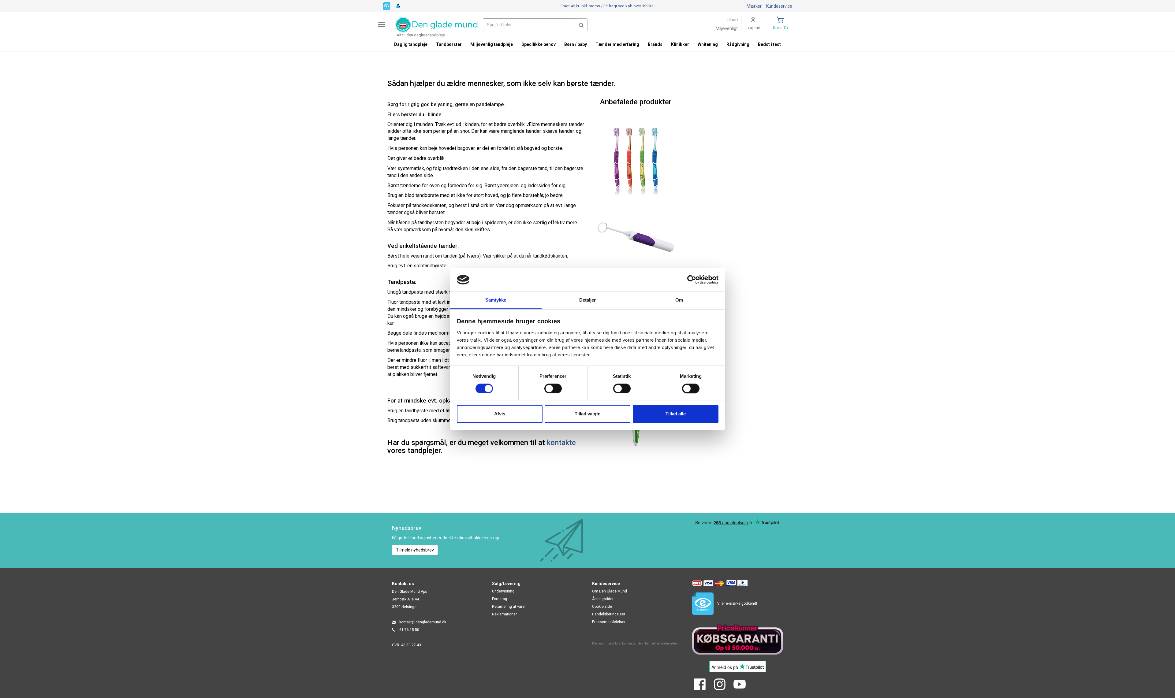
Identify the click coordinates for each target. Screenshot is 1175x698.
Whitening (708, 44)
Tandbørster (449, 44)
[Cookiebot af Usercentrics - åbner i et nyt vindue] (691, 279)
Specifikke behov (538, 44)
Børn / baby (575, 44)
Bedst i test (769, 44)
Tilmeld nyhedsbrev (415, 550)
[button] (581, 24)
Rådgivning (737, 44)
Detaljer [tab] (587, 300)
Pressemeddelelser (608, 622)
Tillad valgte (587, 413)
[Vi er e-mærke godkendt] (386, 5)
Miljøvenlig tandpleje (491, 44)
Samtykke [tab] (495, 300)
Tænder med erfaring (617, 44)
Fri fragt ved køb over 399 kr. (607, 6)
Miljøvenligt (727, 28)
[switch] (553, 388)
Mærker (754, 6)
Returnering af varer (509, 606)
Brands (655, 44)
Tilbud (732, 19)
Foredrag (499, 599)
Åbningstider (603, 599)
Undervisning (503, 591)
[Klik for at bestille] (635, 237)
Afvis (499, 413)
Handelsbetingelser (608, 614)
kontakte (561, 442)
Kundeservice (779, 6)
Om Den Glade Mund (609, 591)
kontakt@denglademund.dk (422, 622)
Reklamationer (504, 614)
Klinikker (680, 44)
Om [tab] (679, 300)
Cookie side (602, 606)
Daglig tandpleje (410, 44)
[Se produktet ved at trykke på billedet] (635, 162)
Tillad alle (676, 413)
